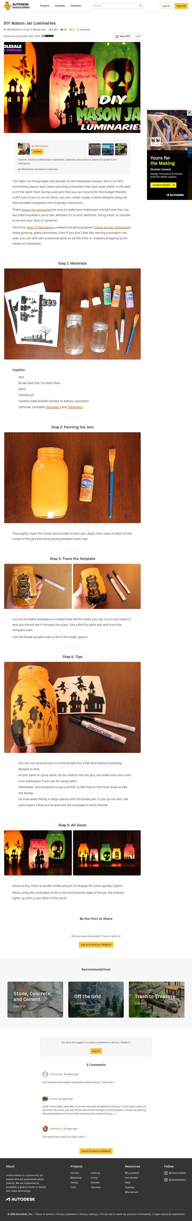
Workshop (76, 1177)
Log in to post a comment (96, 1151)
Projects (44, 5)
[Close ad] (189, 113)
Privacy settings (89, 1214)
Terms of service (44, 1214)
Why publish (132, 1173)
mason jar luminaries (36, 210)
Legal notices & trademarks (169, 1214)
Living (94, 1177)
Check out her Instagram (112, 227)
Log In (166, 6)
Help (127, 1182)
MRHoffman (14, 29)
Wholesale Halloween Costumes (40, 169)
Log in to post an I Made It (96, 944)
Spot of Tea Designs (40, 227)
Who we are (131, 1192)
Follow (37, 151)
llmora (53, 1098)
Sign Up (181, 6)
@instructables (177, 1173)
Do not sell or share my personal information (125, 1214)
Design (74, 1182)
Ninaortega (56, 1074)
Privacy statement (66, 1214)
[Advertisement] (169, 155)
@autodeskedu (177, 1180)
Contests (60, 5)
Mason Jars (39, 29)
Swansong (56, 1128)
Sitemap (129, 1187)
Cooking (95, 1173)
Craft (27, 29)
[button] (138, 36)
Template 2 (75, 407)
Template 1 (53, 407)
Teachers (76, 5)
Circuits (74, 1173)
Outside (95, 1182)
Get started (131, 1177)
